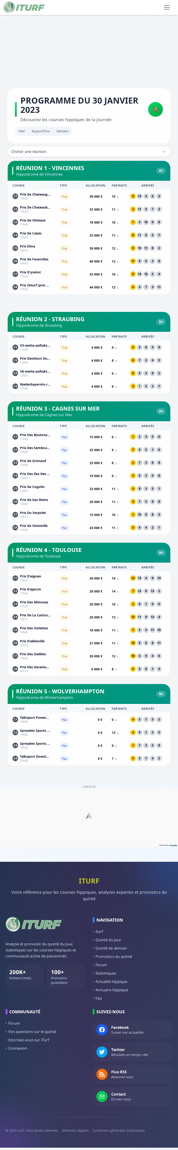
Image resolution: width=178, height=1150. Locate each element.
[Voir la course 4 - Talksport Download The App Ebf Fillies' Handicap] (89, 758)
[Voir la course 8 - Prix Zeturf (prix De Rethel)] (89, 287)
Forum (101, 964)
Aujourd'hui (41, 131)
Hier (22, 131)
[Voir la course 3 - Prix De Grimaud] (89, 463)
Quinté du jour (108, 939)
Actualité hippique (111, 981)
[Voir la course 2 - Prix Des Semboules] (89, 450)
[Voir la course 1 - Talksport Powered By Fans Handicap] (89, 719)
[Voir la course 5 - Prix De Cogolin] (89, 488)
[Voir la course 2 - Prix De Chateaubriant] (89, 209)
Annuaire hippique (111, 989)
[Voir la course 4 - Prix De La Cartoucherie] (89, 617)
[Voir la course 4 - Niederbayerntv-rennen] (89, 386)
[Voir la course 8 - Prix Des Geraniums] (89, 669)
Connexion (17, 1048)
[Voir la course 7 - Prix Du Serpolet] (89, 514)
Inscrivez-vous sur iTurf (28, 1039)
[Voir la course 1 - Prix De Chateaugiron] (89, 196)
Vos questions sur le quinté (32, 1031)
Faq (98, 998)
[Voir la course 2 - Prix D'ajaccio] (89, 591)
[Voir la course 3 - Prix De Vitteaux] (89, 222)
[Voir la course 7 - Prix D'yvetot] (89, 274)
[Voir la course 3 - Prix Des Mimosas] (89, 604)
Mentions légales (75, 1130)
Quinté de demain (111, 948)
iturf (99, 931)
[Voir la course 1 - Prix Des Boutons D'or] (89, 437)
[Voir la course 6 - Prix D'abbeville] (89, 643)
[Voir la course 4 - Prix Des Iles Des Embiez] (89, 476)
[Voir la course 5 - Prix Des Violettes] (89, 630)
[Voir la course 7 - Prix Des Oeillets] (89, 656)
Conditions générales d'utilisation (118, 1130)
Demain (63, 131)
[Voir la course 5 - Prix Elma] (89, 248)
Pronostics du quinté (113, 956)
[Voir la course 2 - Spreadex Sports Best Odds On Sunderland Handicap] (89, 732)
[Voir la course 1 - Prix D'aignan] (89, 578)
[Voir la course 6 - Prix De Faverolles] (89, 261)
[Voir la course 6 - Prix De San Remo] (89, 501)
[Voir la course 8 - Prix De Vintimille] (89, 527)
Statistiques (105, 973)
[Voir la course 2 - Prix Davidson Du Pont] (89, 360)
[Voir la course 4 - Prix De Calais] (89, 235)
